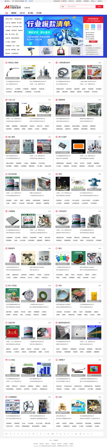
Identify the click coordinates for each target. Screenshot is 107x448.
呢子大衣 (30, 277)
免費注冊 (31, 1)
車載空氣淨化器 (59, 237)
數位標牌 (15, 314)
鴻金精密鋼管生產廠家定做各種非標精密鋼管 (62, 338)
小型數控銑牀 (28, 91)
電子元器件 (8, 26)
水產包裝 (24, 352)
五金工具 (22, 13)
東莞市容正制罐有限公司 (36, 344)
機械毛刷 (32, 126)
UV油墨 (43, 349)
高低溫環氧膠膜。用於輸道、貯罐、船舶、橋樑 (28, 338)
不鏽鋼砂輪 (44, 129)
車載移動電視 (67, 240)
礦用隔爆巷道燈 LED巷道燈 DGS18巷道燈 (94, 189)
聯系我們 (42, 444)
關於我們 (36, 444)
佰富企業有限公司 (34, 270)
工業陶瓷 (44, 312)
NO (53, 434)
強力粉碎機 (8, 91)
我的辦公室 (70, 1)
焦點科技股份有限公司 (47, 446)
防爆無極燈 (66, 203)
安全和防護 (15, 26)
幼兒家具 (92, 314)
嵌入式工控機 (39, 423)
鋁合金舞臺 (28, 314)
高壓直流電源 (48, 166)
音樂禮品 (44, 426)
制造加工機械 (8, 19)
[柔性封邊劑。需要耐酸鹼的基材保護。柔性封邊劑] (13, 183)
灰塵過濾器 (98, 389)
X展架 (21, 314)
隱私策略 (59, 444)
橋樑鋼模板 (89, 349)
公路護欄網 (88, 352)
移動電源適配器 (25, 426)
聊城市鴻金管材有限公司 (86, 344)
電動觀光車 (47, 240)
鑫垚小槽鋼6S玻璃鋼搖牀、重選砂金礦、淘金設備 (28, 78)
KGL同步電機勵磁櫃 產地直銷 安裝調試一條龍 (28, 152)
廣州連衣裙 (23, 274)
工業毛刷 (37, 129)
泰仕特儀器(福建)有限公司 (63, 118)
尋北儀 (75, 163)
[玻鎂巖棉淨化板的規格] (78, 332)
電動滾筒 (79, 91)
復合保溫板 (58, 352)
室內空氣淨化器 (67, 386)
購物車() (65, 1)
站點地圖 (53, 444)
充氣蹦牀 (71, 423)
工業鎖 (7, 203)
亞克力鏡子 (34, 389)
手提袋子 (94, 274)
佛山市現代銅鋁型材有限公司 (13, 418)
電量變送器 (82, 166)
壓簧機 (23, 129)
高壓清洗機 (76, 89)
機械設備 (13, 13)
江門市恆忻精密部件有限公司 (37, 118)
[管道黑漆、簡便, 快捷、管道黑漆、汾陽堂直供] (28, 220)
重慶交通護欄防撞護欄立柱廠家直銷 (28, 189)
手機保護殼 (16, 423)
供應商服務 (78, 1)
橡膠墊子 (38, 386)
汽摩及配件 (14, 30)
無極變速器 (16, 129)
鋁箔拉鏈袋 (36, 349)
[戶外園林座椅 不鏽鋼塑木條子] (78, 295)
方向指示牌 (21, 203)
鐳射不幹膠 (8, 312)
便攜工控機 (47, 423)
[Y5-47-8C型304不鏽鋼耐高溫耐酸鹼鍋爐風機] (94, 72)
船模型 (57, 423)
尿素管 (93, 237)
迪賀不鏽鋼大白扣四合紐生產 (44, 264)
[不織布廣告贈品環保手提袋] (63, 258)
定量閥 (57, 91)
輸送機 (83, 89)
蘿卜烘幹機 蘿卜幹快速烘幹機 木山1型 (78, 78)
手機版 (7, 1)
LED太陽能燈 (96, 200)
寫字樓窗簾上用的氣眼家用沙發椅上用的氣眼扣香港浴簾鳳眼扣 (44, 301)
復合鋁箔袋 (8, 352)
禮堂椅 (63, 314)
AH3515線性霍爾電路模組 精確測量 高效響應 (62, 152)
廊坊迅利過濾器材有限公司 (92, 50)
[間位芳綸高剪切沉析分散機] (44, 72)
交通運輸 (7, 30)
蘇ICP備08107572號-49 (68, 446)
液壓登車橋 (33, 89)
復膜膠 (40, 352)
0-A (6, 434)
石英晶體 (89, 163)
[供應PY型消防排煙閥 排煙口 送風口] (44, 183)
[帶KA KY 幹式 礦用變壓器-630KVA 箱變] (44, 146)
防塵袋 (66, 274)
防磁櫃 (98, 314)
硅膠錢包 (87, 274)
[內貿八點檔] (60, 51)
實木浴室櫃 (81, 349)
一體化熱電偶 (91, 166)
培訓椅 (80, 312)
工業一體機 (90, 389)
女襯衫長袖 (22, 277)
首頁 (6, 13)
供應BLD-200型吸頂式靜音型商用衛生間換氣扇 (62, 375)
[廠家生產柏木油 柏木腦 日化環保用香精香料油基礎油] (28, 369)
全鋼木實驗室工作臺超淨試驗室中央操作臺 (94, 301)
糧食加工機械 (30, 203)
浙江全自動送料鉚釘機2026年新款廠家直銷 (12, 115)
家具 (17, 34)
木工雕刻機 (17, 89)
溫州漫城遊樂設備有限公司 (87, 416)
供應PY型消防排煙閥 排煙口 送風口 (44, 189)
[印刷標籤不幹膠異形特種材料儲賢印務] (13, 295)
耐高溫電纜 (8, 166)
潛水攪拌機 (90, 89)
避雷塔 (21, 200)
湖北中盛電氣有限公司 (12, 84)
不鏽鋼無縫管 (73, 349)
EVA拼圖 (81, 426)
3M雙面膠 (44, 314)
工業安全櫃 (58, 312)
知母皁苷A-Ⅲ (9, 89)
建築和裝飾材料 (15, 38)
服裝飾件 (20, 30)
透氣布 (57, 277)
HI (33, 434)
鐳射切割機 (64, 91)
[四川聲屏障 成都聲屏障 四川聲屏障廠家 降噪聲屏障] (94, 332)
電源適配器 (33, 163)
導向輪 (78, 277)
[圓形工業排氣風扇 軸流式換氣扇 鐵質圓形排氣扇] (28, 406)
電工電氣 (30, 13)
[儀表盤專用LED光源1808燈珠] (78, 146)
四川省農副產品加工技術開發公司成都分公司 (96, 48)
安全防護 (38, 13)
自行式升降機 (37, 91)
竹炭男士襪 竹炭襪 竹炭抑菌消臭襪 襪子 (28, 264)
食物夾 (29, 312)
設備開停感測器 (59, 163)
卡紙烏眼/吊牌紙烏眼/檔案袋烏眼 (44, 338)
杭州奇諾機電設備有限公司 (13, 158)
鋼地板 (81, 352)
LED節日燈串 (85, 203)
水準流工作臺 (9, 426)
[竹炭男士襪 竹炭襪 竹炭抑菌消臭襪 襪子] (28, 258)
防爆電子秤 (67, 129)
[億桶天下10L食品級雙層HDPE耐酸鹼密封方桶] (44, 369)
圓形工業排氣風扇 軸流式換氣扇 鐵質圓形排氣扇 (28, 412)
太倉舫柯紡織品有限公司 (12, 267)
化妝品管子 (15, 349)
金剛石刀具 (39, 126)
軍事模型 (58, 426)
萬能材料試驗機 (75, 126)
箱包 (6, 34)
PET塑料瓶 (16, 352)
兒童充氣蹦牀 (88, 423)
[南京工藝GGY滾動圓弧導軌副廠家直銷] (13, 72)
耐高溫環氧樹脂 (9, 389)
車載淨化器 (76, 237)
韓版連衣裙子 (15, 274)
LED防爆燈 (58, 203)
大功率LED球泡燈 (86, 200)
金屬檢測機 (66, 126)
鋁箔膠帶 (8, 314)
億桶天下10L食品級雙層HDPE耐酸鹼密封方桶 (44, 375)
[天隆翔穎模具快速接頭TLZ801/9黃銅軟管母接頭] (28, 109)
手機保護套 (8, 423)
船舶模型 (74, 426)
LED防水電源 (42, 163)
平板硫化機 (41, 89)
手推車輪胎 (98, 240)
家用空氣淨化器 (77, 386)
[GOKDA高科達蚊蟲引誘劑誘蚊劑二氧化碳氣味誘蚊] (78, 183)
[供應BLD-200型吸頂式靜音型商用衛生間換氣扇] (63, 369)
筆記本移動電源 (35, 426)
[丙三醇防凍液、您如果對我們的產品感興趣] (78, 220)
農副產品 (7, 53)
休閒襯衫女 (31, 274)
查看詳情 (93, 41)
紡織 (18, 49)
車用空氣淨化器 (85, 237)
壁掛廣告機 (97, 386)
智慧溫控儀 (84, 126)
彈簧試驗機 (92, 126)
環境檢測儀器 (84, 129)
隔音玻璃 (75, 352)
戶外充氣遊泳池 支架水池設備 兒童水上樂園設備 (78, 412)
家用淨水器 (58, 386)
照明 (20, 26)
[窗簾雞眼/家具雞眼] (63, 295)
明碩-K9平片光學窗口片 (62, 115)
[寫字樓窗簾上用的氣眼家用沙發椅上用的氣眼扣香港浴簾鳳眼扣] (44, 295)
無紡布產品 (79, 274)
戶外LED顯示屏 (75, 200)
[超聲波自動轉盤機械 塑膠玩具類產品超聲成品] (44, 406)
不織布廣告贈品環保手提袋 (62, 264)
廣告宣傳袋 (85, 277)
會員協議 (65, 444)
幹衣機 (90, 375)
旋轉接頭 (30, 129)
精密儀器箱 (71, 277)
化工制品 (7, 42)
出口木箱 (47, 352)
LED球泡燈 (66, 200)
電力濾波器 (74, 166)
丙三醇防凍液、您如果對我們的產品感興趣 (78, 227)
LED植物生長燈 (75, 203)
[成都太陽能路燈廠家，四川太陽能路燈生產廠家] (63, 183)
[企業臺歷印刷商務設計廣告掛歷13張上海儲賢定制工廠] (13, 332)
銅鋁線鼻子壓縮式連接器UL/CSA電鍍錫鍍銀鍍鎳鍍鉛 (94, 152)
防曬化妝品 (36, 314)
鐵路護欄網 (96, 352)
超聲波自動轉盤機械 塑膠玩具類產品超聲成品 (44, 412)
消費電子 (13, 42)
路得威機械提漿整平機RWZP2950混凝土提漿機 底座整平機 (78, 375)
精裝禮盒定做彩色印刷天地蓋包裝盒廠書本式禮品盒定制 (78, 264)
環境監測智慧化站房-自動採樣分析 (78, 115)
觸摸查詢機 (31, 166)
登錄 (26, 1)
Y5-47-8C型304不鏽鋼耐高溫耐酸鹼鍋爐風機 (94, 78)
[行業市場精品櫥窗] (75, 51)
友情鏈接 (71, 444)
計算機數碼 (8, 45)
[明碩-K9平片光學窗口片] (63, 109)
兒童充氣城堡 (79, 423)
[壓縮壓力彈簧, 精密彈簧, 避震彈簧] (44, 109)
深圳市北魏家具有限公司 (86, 307)
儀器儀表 (13, 22)
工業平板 (17, 426)
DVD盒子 (93, 277)
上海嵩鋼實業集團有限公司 (92, 52)
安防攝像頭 (8, 200)
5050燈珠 (58, 166)
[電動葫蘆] (31, 51)
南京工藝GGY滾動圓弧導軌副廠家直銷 (12, 78)
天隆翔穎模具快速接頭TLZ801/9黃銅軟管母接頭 (28, 115)
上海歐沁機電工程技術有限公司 (88, 81)
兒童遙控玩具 (66, 426)
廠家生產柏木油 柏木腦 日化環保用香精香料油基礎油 (28, 375)
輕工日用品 (12, 34)
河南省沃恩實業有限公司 (86, 121)
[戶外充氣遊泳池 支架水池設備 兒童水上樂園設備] (78, 406)
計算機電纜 (23, 166)
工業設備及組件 (18, 19)
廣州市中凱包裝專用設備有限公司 (88, 270)
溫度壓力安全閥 (59, 89)
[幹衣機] (94, 369)
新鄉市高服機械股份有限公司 (92, 54)
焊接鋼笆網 (64, 349)
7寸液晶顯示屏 (81, 389)
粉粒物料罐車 (33, 237)
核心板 (23, 423)
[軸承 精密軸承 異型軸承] (63, 72)
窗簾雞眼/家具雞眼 (61, 301)
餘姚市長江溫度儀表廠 (62, 158)
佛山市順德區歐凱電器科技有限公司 (89, 195)
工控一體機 (39, 166)
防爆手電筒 (58, 200)
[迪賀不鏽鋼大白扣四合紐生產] (44, 258)
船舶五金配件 (41, 227)
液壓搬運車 (39, 240)
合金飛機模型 (89, 426)
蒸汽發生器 (94, 91)
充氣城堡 (64, 423)
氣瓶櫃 (57, 314)
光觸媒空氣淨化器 (88, 386)
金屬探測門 (38, 203)
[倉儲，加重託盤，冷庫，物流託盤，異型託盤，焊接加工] (13, 220)
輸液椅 (85, 314)
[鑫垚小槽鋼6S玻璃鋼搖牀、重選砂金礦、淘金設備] (28, 72)
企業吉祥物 (46, 274)
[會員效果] (53, 31)
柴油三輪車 (17, 237)
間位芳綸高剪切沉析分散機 (44, 78)
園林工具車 (47, 237)
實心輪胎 (75, 240)
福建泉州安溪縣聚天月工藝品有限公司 (90, 418)
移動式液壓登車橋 (18, 91)
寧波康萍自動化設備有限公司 (13, 121)
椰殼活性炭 (14, 386)
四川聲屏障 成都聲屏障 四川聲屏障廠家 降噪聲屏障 (94, 338)
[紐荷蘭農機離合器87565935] (63, 220)
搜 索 (99, 6)
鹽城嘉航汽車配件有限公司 (63, 232)
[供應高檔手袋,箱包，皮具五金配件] (94, 258)
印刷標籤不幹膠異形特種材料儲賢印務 (12, 301)
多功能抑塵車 (31, 240)
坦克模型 (97, 426)
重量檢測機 (58, 126)
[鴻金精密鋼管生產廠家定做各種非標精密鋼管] (63, 332)
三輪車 (15, 240)
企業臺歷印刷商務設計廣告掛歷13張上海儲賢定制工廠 (12, 338)
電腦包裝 (8, 349)
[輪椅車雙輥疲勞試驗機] (94, 109)
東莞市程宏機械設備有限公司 (13, 270)
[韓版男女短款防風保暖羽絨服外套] (13, 258)
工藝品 (17, 45)
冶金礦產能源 (14, 53)
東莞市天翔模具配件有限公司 (37, 121)
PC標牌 (8, 274)
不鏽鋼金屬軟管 (23, 126)
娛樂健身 (13, 49)
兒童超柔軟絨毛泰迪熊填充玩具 (62, 412)
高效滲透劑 (26, 389)
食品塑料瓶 (18, 389)
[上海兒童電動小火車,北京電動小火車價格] (94, 406)
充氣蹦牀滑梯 (97, 423)
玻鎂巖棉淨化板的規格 (78, 338)
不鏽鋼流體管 (67, 352)
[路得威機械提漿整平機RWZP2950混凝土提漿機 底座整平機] (78, 369)
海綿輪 (74, 312)
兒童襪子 (37, 277)
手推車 (40, 237)
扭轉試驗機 (75, 129)
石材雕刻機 (25, 89)
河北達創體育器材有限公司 (87, 304)
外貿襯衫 (39, 274)
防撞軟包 (14, 203)
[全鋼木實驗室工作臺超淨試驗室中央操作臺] (94, 295)
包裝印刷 (7, 38)
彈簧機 (7, 126)
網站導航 (100, 1)
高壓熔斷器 (96, 163)
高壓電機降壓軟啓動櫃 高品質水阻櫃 (12, 152)
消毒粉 (73, 389)
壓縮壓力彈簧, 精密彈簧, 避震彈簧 (44, 115)
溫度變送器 (68, 163)
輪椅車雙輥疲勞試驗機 (94, 115)
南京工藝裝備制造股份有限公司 (38, 81)
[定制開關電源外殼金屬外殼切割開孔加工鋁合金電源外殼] (13, 406)
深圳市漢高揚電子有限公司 (63, 381)
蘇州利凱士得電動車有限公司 (63, 418)
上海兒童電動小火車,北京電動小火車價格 (94, 412)
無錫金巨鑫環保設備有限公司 (63, 307)
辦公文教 (7, 49)
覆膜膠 (22, 349)
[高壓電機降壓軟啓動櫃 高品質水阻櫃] (13, 146)
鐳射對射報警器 (36, 200)
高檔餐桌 (96, 312)
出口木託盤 (22, 240)
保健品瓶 (29, 349)
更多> (49, 62)
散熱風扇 (72, 91)
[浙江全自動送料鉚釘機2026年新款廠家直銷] (12, 109)
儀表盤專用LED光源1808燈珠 (78, 152)
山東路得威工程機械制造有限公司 (38, 232)
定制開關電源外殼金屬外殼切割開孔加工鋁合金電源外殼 (12, 412)
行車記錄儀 (68, 237)
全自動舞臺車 (9, 237)
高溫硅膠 (45, 386)
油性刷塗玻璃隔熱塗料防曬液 (12, 375)
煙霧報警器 (46, 203)
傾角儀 (81, 240)
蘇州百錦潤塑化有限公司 (62, 270)
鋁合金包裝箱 (59, 274)
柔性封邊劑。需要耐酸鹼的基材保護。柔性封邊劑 (12, 189)
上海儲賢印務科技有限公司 (37, 195)
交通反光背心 (45, 277)
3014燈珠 (98, 166)
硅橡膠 (7, 386)
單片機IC (82, 163)
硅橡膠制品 (30, 386)
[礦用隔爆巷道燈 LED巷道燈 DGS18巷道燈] (94, 183)
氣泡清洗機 (68, 89)
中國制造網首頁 (56, 1)
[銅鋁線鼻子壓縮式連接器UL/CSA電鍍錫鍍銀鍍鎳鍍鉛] (94, 146)
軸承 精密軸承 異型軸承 (62, 78)
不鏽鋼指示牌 (46, 200)
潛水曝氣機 (98, 89)
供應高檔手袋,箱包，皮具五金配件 (94, 264)
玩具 (13, 45)
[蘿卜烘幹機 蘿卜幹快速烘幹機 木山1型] (78, 72)
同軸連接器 (66, 166)
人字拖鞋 (8, 277)
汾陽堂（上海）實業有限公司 (37, 84)
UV (76, 434)
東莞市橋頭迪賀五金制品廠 (87, 158)
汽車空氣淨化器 (89, 240)
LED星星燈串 (94, 203)
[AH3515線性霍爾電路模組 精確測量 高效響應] (63, 146)
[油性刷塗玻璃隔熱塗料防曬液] (13, 369)
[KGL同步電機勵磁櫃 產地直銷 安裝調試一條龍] (28, 146)
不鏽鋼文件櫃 (71, 314)
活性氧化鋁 (22, 386)
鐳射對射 (28, 200)
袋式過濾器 (86, 91)
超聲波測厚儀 (59, 129)
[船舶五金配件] (44, 220)
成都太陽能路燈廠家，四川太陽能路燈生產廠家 (62, 189)
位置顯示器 (92, 129)
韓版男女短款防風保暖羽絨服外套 (12, 264)
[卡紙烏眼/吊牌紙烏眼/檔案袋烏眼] (44, 332)
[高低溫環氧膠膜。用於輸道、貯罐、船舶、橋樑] (28, 332)
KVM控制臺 (30, 423)
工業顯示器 (58, 389)
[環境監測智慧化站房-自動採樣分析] (78, 109)
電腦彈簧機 (14, 126)
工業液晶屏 (66, 389)
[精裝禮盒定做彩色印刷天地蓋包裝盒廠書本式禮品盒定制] (78, 258)
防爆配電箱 (18, 163)
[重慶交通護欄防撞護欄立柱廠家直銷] (28, 183)
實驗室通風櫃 (88, 312)
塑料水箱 (23, 312)
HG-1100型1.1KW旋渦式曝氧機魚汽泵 (94, 227)
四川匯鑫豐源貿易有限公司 (13, 81)
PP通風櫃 (79, 314)
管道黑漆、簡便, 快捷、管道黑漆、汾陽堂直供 (28, 227)
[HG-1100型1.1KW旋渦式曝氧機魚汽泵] (94, 220)
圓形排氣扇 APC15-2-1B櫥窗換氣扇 (28, 301)
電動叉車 (25, 237)
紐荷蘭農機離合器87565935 (62, 227)
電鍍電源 (16, 166)
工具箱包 (64, 277)
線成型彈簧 (8, 129)
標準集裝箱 (8, 240)
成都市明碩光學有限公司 (62, 121)
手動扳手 (47, 126)
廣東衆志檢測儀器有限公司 (87, 118)
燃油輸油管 (58, 240)
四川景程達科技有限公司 (86, 193)
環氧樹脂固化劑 (43, 389)
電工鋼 (57, 349)
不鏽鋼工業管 (98, 349)
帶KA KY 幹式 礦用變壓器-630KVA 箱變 (44, 152)
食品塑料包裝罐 (32, 352)
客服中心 (93, 1)
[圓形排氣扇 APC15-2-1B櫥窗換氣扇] (28, 295)
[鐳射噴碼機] (46, 51)
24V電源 (26, 163)
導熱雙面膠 (36, 312)
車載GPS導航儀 (9, 163)
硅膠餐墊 (16, 312)
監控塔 (15, 200)
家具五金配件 (67, 312)
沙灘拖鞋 (15, 277)
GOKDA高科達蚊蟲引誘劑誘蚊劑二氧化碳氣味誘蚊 (78, 189)
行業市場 (27, 8)
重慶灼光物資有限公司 (35, 193)
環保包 (72, 274)
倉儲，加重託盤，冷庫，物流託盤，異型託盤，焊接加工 (12, 227)
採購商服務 (86, 1)
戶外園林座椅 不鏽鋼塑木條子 (78, 301)
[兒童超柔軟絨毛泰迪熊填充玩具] (63, 406)
